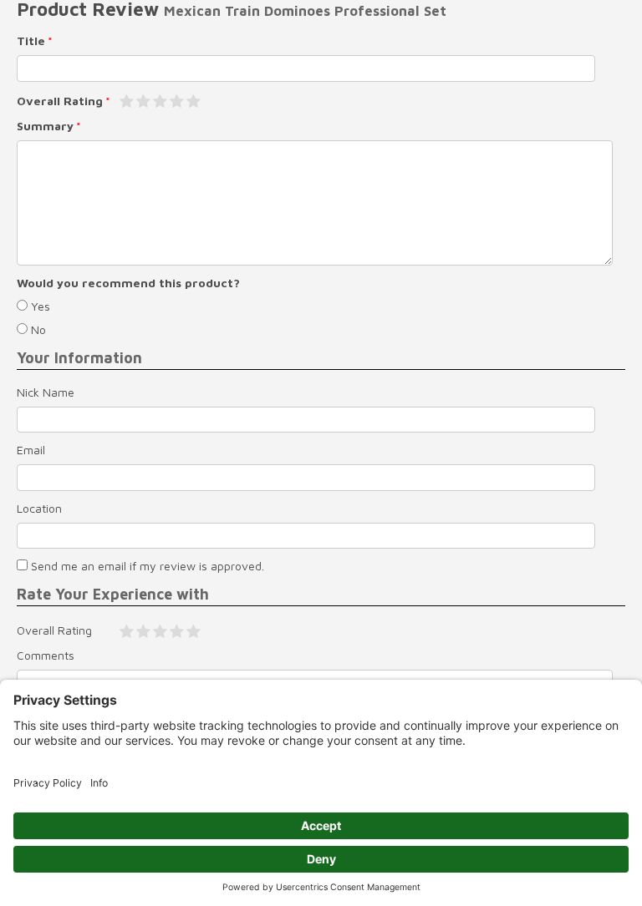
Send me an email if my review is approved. (146, 566)
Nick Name (45, 392)
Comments (45, 655)
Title (31, 40)
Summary (45, 126)
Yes (39, 306)
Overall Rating (60, 101)
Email (31, 450)
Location (39, 508)
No (37, 329)
